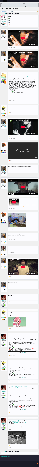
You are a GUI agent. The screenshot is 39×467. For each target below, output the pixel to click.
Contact (10, 77)
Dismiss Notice (37, 3)
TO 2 (10, 79)
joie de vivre (3, 35)
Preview (13, 74)
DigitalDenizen (11, 252)
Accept (16, 74)
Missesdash (4, 300)
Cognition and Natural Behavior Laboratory (20, 76)
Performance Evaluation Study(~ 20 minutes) (18, 334)
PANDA (25, 73)
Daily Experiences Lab (16, 363)
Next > (17, 13)
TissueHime (16, 9)
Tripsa (9, 229)
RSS (37, 463)
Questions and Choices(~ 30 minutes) (17, 73)
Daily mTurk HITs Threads (7, 9)
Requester (20, 74)
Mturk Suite (23, 96)
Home (1, 1)
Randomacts (4, 78)
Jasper (4, 111)
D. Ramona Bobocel (16, 336)
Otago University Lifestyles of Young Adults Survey (19, 361)
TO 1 (10, 78)
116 (15, 13)
